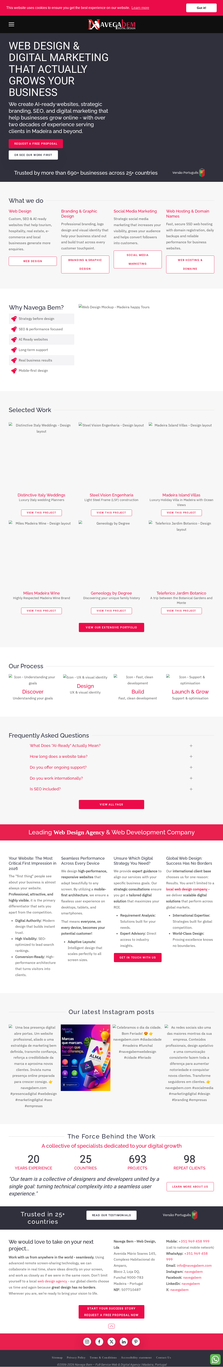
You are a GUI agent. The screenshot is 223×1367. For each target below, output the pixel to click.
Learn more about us (190, 1187)
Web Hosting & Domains (190, 264)
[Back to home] (111, 24)
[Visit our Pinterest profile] (136, 1342)
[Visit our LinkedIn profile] (124, 1342)
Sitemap (57, 1357)
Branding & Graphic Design (85, 264)
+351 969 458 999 (193, 1241)
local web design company (186, 889)
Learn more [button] (140, 8)
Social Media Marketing (138, 259)
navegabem (193, 1271)
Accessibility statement (136, 1357)
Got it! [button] (201, 8)
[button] (11, 24)
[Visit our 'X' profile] (111, 1342)
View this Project (41, 611)
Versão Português (185, 172)
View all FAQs (111, 804)
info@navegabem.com (194, 1265)
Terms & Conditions (103, 1357)
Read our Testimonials (111, 1215)
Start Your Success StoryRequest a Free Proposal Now (111, 1311)
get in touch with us (138, 958)
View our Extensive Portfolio (111, 627)
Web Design (32, 261)
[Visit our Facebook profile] (99, 1342)
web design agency (52, 1281)
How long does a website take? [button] (59, 756)
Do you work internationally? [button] (56, 778)
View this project (41, 513)
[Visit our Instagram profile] (87, 1342)
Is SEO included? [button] (45, 789)
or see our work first (33, 155)
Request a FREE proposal (35, 144)
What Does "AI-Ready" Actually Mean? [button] (65, 745)
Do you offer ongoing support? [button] (58, 767)
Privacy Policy (76, 1357)
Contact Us (163, 1357)
